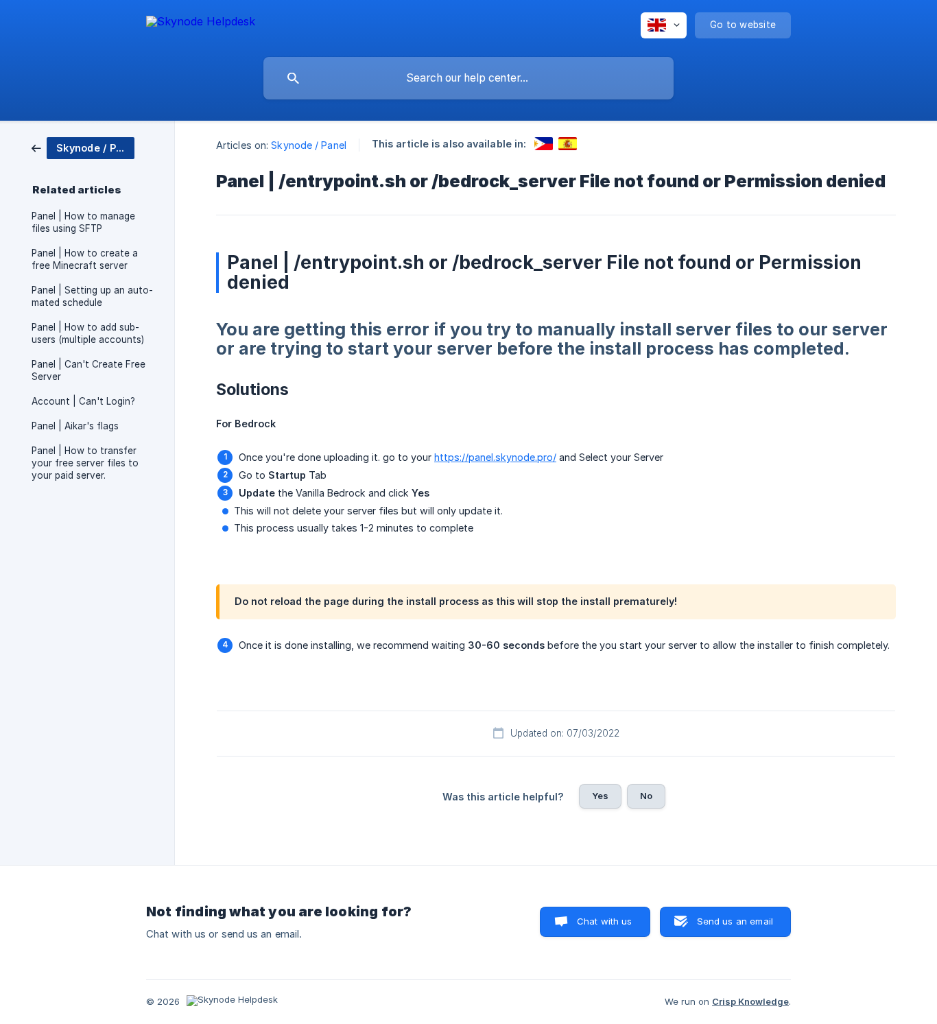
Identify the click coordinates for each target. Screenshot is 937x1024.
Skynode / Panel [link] (308, 145)
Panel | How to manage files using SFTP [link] (83, 222)
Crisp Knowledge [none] (750, 1001)
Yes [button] (600, 795)
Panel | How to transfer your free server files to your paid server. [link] (85, 463)
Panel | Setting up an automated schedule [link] (92, 296)
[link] (83, 147)
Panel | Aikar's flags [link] (75, 425)
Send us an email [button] (735, 921)
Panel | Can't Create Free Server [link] (88, 370)
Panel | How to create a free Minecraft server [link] (85, 259)
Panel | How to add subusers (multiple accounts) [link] (88, 333)
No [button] (646, 795)
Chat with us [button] (604, 921)
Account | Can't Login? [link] (83, 401)
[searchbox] (468, 78)
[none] (200, 23)
